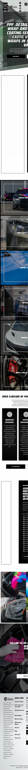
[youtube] (20, 8)
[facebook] (20, 3)
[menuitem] (20, 701)
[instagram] (20, 6)
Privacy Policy (19, 767)
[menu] (26, 4)
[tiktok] (20, 11)
